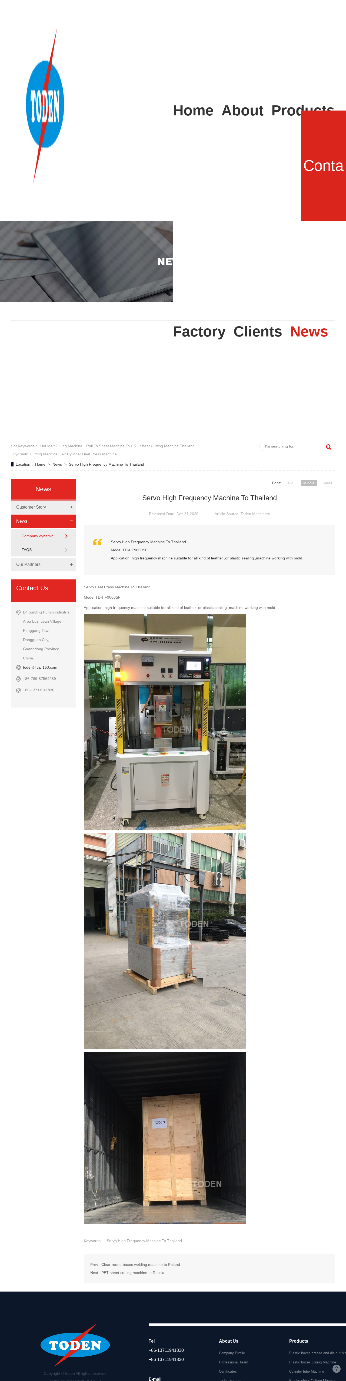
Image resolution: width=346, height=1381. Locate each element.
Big (291, 483)
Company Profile (232, 1353)
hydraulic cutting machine (35, 454)
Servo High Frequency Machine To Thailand (106, 464)
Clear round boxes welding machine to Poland (140, 1264)
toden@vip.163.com (40, 667)
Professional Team (233, 1362)
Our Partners (28, 564)
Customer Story (31, 507)
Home (40, 464)
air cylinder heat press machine (89, 454)
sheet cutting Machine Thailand (167, 446)
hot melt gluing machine (61, 446)
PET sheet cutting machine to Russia (132, 1272)
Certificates (228, 1371)
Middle (309, 483)
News (57, 464)
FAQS (27, 550)
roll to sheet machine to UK (111, 446)
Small (327, 483)
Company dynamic (38, 536)
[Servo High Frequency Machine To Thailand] (45, 183)
